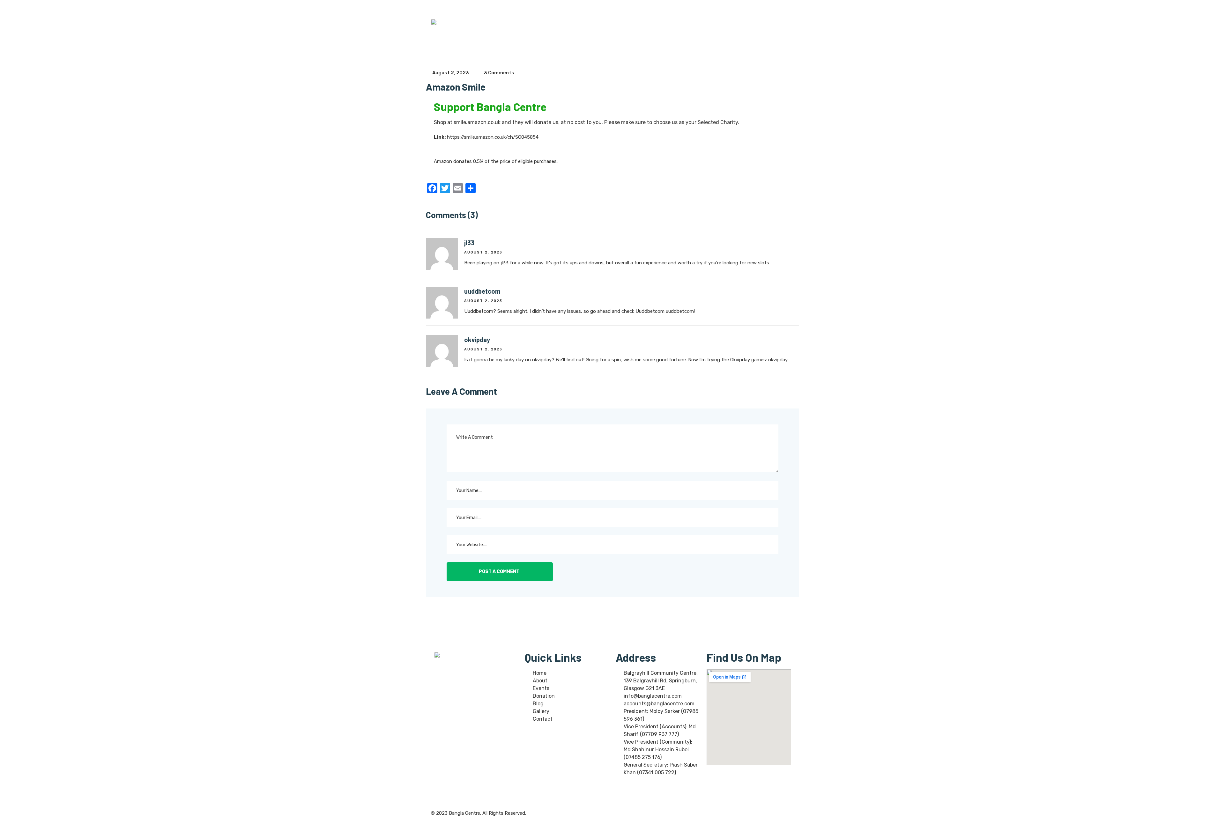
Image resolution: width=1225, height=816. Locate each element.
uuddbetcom (482, 291)
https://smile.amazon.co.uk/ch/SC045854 (492, 137)
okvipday (477, 339)
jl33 (469, 242)
